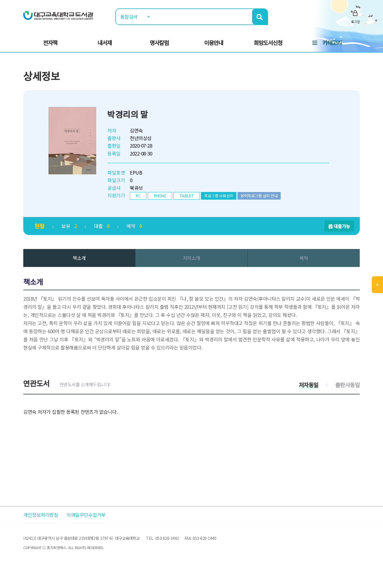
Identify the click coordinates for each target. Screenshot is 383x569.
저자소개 (191, 257)
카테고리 (332, 42)
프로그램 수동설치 (218, 195)
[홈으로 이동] (58, 15)
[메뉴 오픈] (377, 284)
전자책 (50, 42)
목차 (303, 257)
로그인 (355, 21)
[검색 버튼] (259, 16)
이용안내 (213, 42)
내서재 (105, 42)
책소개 (79, 257)
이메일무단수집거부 (86, 514)
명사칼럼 (159, 42)
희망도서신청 (268, 42)
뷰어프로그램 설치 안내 (259, 195)
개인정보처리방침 (40, 514)
